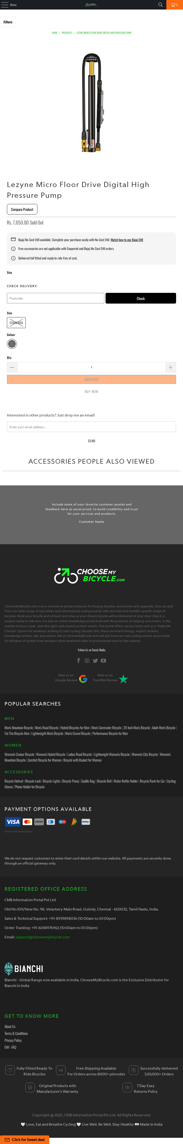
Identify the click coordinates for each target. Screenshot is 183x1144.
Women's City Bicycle (145, 754)
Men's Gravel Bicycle (77, 733)
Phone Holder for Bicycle (30, 786)
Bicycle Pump (70, 780)
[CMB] (91, 5)
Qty (9, 357)
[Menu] (2, 5)
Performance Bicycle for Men (110, 733)
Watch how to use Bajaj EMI (127, 239)
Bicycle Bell (104, 780)
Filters (8, 21)
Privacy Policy (13, 1040)
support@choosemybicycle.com (42, 937)
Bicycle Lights (51, 780)
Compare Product (22, 209)
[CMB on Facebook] (78, 660)
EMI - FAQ (10, 1047)
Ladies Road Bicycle (79, 754)
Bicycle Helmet (14, 780)
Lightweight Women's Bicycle (112, 754)
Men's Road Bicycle (46, 727)
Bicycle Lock (33, 780)
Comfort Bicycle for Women (44, 760)
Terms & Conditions (16, 1033)
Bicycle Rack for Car (152, 780)
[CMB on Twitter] (95, 660)
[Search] (160, 5)
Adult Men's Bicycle (163, 727)
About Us (10, 1026)
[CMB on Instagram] (87, 660)
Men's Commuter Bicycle (106, 727)
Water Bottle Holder (126, 780)
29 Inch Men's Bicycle (136, 727)
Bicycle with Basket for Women (82, 760)
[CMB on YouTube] (103, 660)
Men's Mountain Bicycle (19, 727)
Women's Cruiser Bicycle (19, 754)
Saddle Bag (88, 780)
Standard (16, 322)
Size (9, 272)
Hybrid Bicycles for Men (75, 727)
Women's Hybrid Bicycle (50, 754)
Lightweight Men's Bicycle (47, 733)
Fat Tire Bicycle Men (17, 733)
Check (141, 298)
